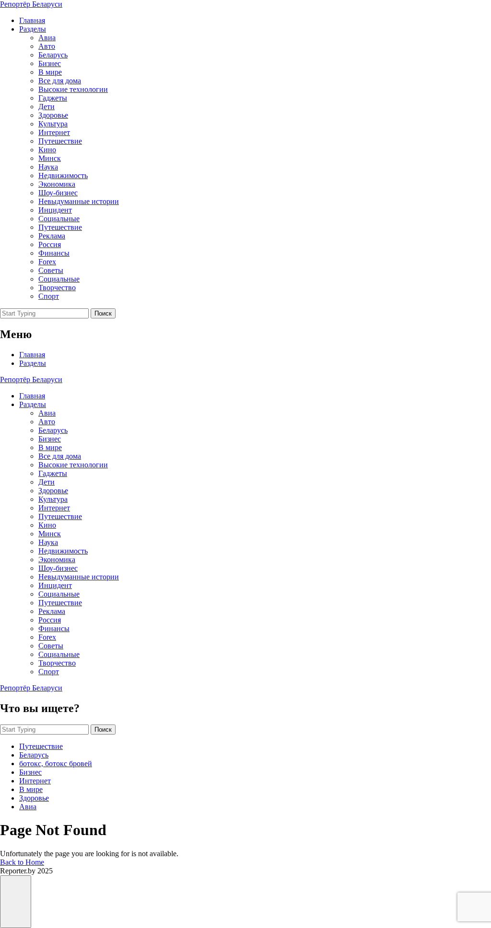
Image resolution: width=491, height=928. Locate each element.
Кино (47, 150)
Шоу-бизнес (58, 193)
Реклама (51, 236)
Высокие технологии (73, 89)
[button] (15, 901)
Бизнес (49, 63)
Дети (46, 106)
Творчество (57, 287)
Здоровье (53, 115)
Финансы (54, 253)
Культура (53, 124)
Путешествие (60, 141)
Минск (49, 158)
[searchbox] (44, 313)
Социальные (59, 219)
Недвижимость (63, 175)
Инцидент (55, 210)
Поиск (103, 313)
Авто (46, 46)
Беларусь (53, 55)
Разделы (32, 29)
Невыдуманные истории (78, 201)
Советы (50, 270)
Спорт (48, 296)
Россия (49, 244)
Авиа (47, 38)
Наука (48, 167)
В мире (50, 72)
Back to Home (22, 862)
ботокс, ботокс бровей (55, 763)
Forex (47, 262)
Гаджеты (52, 98)
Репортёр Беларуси (31, 4)
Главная (32, 20)
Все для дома (59, 81)
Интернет (54, 132)
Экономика (56, 184)
